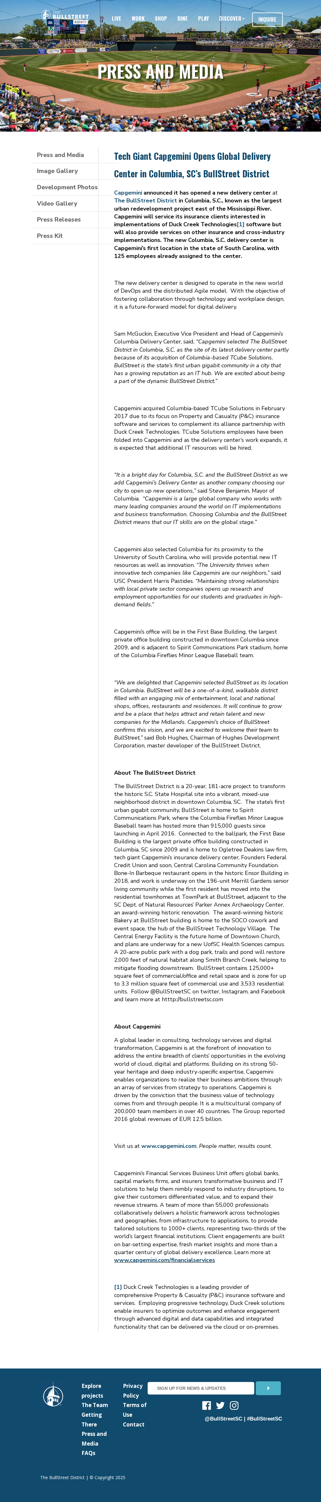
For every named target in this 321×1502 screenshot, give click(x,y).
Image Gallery (57, 171)
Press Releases (59, 220)
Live (116, 18)
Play (203, 18)
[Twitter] (220, 1406)
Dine (182, 18)
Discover (230, 18)
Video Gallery (57, 204)
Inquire (267, 19)
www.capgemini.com (169, 1146)
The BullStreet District (145, 200)
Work (138, 18)
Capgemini (128, 192)
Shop (161, 18)
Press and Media (60, 155)
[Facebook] (207, 1406)
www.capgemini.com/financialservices (164, 1260)
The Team (95, 1405)
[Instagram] (234, 1406)
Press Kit (50, 236)
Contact (134, 1424)
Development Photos (67, 187)
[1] (241, 224)
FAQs (88, 1453)
